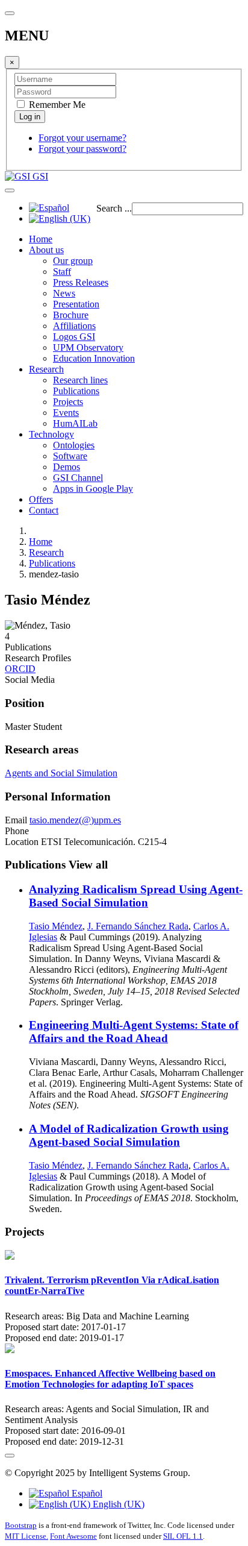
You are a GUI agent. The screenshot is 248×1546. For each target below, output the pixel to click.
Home (40, 239)
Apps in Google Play (93, 488)
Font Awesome (73, 1536)
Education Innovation (94, 358)
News (64, 293)
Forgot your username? (82, 138)
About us (46, 250)
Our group (73, 261)
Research (46, 369)
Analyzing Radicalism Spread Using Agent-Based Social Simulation (136, 896)
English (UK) (117, 1504)
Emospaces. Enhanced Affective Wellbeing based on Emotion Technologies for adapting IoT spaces (110, 1378)
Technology (51, 434)
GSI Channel (78, 478)
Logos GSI (74, 337)
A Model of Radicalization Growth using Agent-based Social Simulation (129, 1135)
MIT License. (26, 1536)
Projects (68, 402)
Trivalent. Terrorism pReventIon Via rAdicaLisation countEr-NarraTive (112, 1285)
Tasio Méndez (55, 926)
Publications (76, 391)
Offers (41, 499)
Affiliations (74, 326)
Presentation (76, 304)
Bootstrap (21, 1525)
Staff (62, 271)
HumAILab (75, 423)
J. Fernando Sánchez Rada (137, 926)
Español (85, 1493)
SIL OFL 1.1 (183, 1536)
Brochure (70, 315)
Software (70, 456)
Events (66, 412)
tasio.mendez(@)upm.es (75, 820)
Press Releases (80, 282)
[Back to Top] (9, 1455)
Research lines (80, 380)
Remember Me (55, 104)
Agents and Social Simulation (61, 773)
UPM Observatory (88, 347)
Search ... (114, 208)
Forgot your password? (82, 148)
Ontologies (74, 445)
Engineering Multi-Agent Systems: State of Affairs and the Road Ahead (133, 1032)
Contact (43, 510)
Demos (66, 467)
